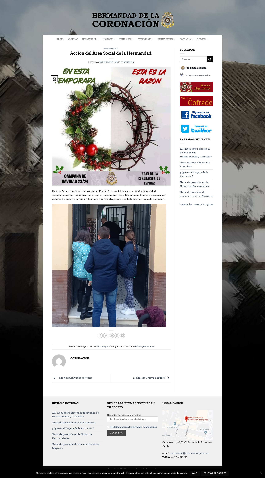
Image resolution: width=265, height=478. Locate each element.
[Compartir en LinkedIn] (122, 335)
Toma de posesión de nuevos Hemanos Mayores (196, 194)
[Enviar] (210, 59)
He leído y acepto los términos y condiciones (134, 427)
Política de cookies (215, 473)
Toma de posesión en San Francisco (195, 164)
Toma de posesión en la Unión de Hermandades (194, 184)
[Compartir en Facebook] (100, 335)
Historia (108, 39)
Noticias (72, 39)
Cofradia (185, 39)
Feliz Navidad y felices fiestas (74, 377)
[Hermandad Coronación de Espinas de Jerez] (132, 20)
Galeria (202, 39)
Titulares (125, 39)
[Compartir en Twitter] (105, 335)
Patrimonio (145, 39)
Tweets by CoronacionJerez (196, 204)
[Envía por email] (111, 335)
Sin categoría (111, 49)
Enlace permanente (144, 346)
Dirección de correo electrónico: (124, 415)
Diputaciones (165, 39)
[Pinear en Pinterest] (116, 335)
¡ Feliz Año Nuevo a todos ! (149, 377)
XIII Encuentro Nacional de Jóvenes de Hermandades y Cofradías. (196, 152)
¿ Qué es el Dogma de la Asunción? (194, 174)
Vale (194, 473)
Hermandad (89, 39)
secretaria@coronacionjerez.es (189, 453)
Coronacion (127, 62)
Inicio (60, 39)
